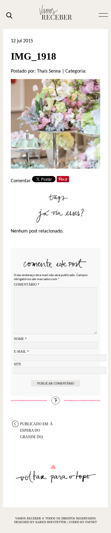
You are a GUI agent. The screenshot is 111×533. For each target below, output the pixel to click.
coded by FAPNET (83, 522)
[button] (103, 14)
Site (17, 364)
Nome (20, 339)
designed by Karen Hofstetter (40, 522)
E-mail (21, 351)
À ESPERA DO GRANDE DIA (36, 424)
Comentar (21, 180)
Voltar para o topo (55, 474)
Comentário (26, 284)
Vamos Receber (55, 12)
